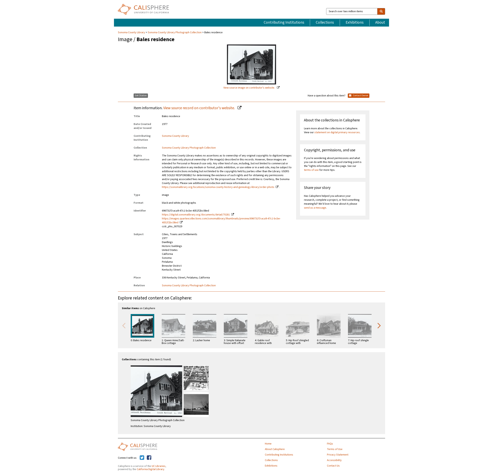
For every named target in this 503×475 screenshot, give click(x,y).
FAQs (330, 443)
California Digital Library (150, 469)
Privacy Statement (337, 454)
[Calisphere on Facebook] (149, 458)
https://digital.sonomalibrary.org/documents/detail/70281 (196, 215)
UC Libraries (158, 466)
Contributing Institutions (284, 22)
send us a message (315, 208)
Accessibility (334, 460)
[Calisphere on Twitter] (142, 458)
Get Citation (141, 95)
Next (379, 325)
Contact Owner (360, 95)
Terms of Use (334, 449)
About (380, 22)
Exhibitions (354, 22)
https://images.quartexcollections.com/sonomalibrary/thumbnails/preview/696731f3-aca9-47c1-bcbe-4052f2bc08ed (221, 221)
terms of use (311, 170)
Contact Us (333, 465)
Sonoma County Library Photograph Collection (175, 32)
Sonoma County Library (132, 32)
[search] (381, 11)
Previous (124, 325)
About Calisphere (275, 449)
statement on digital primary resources (337, 132)
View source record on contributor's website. (199, 108)
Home (268, 443)
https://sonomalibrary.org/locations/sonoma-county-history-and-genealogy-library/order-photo (218, 187)
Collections (325, 22)
